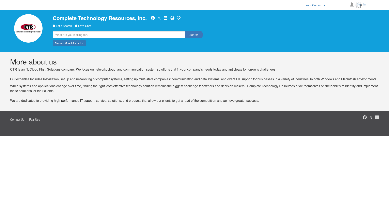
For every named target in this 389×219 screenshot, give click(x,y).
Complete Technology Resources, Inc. (100, 18)
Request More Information (69, 43)
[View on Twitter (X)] (159, 18)
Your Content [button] (314, 5)
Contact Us (17, 119)
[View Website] (172, 18)
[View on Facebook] (153, 18)
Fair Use (34, 119)
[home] (28, 28)
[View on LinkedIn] (165, 18)
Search (194, 35)
